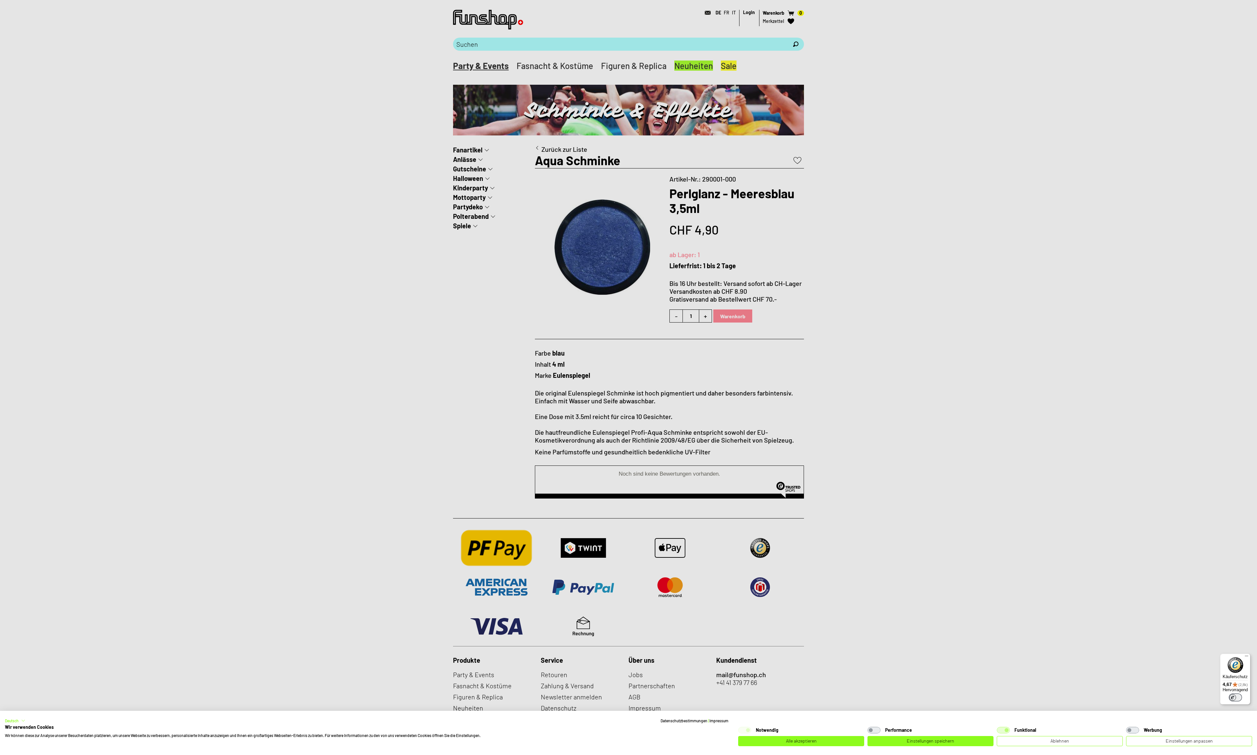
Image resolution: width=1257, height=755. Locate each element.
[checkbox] (744, 730)
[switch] (1235, 697)
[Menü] (1246, 657)
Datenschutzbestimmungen (684, 720)
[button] (15, 720)
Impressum (718, 720)
